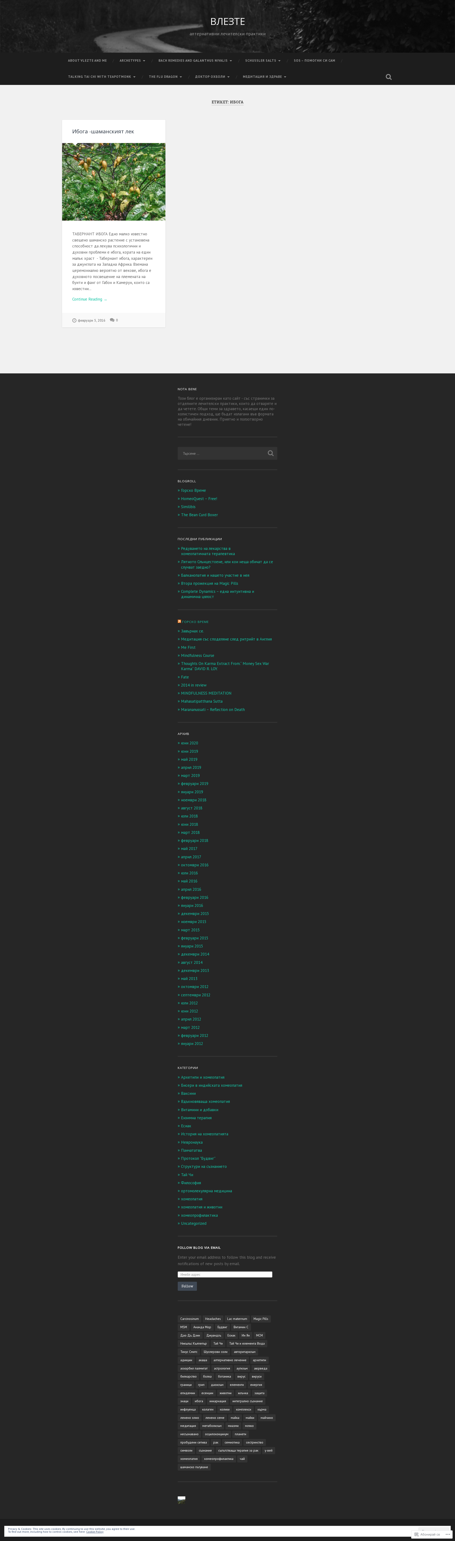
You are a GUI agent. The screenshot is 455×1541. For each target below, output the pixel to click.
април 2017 (191, 856)
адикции (186, 1360)
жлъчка (243, 1393)
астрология (222, 1368)
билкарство (188, 1376)
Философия (191, 1182)
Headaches (213, 1319)
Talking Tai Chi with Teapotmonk (99, 76)
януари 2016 (192, 905)
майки (250, 1418)
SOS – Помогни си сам (314, 60)
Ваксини (188, 1093)
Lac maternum (237, 1319)
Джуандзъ (213, 1335)
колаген (208, 1409)
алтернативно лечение (230, 1360)
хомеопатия (191, 1199)
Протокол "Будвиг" (198, 1158)
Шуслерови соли (216, 1352)
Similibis (188, 506)
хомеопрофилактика (199, 1215)
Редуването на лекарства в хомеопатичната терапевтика (208, 551)
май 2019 (189, 759)
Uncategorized (193, 1223)
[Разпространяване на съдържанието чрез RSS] (179, 622)
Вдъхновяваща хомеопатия (205, 1101)
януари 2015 (192, 946)
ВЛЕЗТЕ (227, 21)
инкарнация (217, 1401)
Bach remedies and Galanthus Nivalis (193, 60)
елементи (237, 1385)
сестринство (254, 1442)
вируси (257, 1376)
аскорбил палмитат (194, 1368)
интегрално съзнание (247, 1401)
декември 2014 (195, 954)
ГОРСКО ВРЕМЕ (195, 622)
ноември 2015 (193, 921)
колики (225, 1409)
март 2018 (190, 832)
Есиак (186, 1125)
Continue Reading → (89, 299)
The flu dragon (163, 76)
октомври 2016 (195, 865)
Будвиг (222, 1327)
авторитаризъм (244, 1352)
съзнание (205, 1450)
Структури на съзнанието (204, 1166)
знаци (184, 1401)
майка (235, 1418)
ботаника (224, 1376)
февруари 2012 (194, 1035)
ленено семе (214, 1418)
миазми (233, 1426)
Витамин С (241, 1327)
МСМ (259, 1335)
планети (240, 1434)
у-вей (269, 1450)
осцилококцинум (216, 1434)
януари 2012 (192, 1043)
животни (226, 1393)
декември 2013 (195, 970)
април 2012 (191, 1019)
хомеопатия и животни (201, 1207)
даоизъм (217, 1385)
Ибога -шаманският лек (103, 131)
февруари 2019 (194, 783)
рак (215, 1442)
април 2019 (191, 767)
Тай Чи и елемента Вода (247, 1343)
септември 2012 (195, 995)
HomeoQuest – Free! (199, 498)
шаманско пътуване (194, 1467)
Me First (188, 647)
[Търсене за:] (227, 453)
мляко (249, 1426)
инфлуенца (188, 1409)
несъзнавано (189, 1434)
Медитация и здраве (262, 76)
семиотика (232, 1442)
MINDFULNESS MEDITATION (206, 693)
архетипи (259, 1360)
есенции (207, 1393)
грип (201, 1385)
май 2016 (189, 881)
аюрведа (260, 1368)
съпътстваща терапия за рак (238, 1450)
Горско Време (193, 490)
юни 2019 (189, 751)
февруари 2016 (194, 897)
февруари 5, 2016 (91, 320)
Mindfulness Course (197, 655)
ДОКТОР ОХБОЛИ (210, 76)
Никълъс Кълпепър (193, 1343)
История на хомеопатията (204, 1134)
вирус (241, 1376)
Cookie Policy (95, 1531)
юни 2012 (189, 1011)
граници (186, 1385)
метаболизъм (212, 1426)
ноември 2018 (193, 800)
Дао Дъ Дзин (190, 1335)
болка (207, 1376)
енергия (256, 1385)
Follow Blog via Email (199, 1247)
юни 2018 (189, 824)
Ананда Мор (202, 1327)
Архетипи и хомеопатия (202, 1077)
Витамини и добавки (199, 1109)
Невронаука (192, 1142)
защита (259, 1393)
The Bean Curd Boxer (199, 514)
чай (242, 1459)
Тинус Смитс (188, 1352)
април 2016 (191, 889)
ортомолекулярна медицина (206, 1190)
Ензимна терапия (196, 1117)
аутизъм (242, 1368)
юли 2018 (189, 816)
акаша (203, 1360)
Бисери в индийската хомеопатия (211, 1085)
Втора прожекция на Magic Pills (209, 583)
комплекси (243, 1409)
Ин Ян (246, 1335)
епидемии (187, 1393)
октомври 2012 (195, 986)
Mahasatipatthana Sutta (202, 701)
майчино (267, 1418)
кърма (262, 1409)
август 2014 (191, 962)
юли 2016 (189, 873)
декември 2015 (195, 913)
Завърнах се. (192, 631)
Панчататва (191, 1150)
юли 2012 (189, 1003)
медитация (188, 1426)
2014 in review (194, 685)
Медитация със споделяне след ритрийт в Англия (226, 639)
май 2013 (189, 978)
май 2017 (189, 848)
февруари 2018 (194, 840)
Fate (185, 677)
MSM (183, 1327)
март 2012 (190, 1027)
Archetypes (130, 60)
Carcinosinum (189, 1319)
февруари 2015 (194, 938)
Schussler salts (260, 60)
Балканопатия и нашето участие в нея (215, 575)
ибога (199, 1401)
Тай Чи (187, 1174)
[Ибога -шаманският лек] (113, 182)
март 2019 (190, 775)
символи (186, 1450)
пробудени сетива (193, 1442)
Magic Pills (261, 1319)
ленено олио (189, 1418)
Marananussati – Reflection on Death (213, 709)
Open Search (388, 77)
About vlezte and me (87, 60)
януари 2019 (192, 791)
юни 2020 (189, 743)
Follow (187, 1286)
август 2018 (191, 808)
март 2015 (190, 930)
